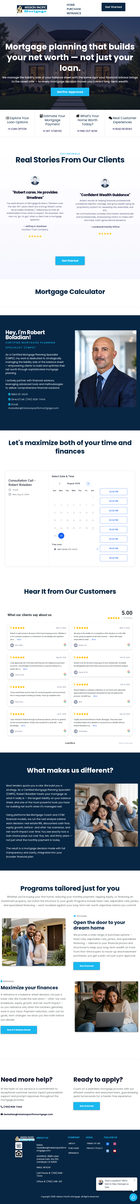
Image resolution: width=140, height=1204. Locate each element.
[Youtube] (114, 1150)
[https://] (24, 1145)
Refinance (74, 13)
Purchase (74, 9)
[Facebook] (107, 1143)
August (70, 483)
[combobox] (76, 549)
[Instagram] (114, 1143)
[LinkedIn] (107, 1150)
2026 (77, 483)
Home (71, 5)
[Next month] (88, 483)
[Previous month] (59, 483)
